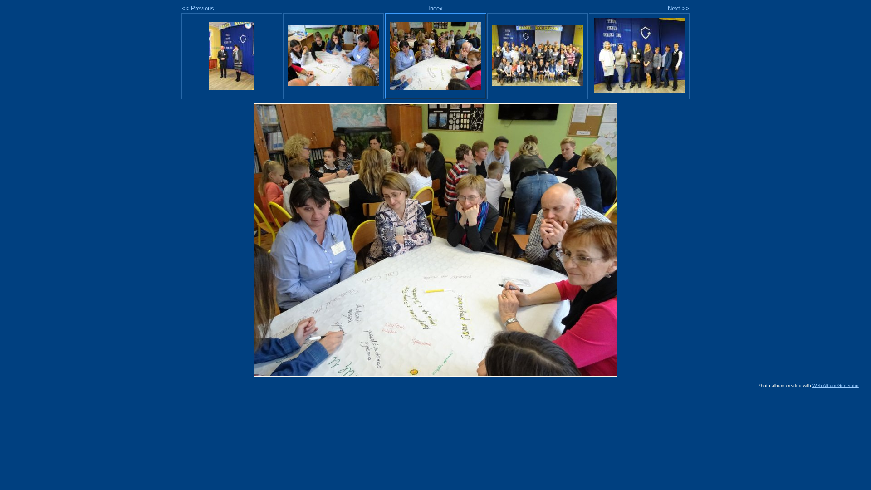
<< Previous (198, 8)
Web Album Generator (835, 385)
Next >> (678, 8)
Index (435, 8)
